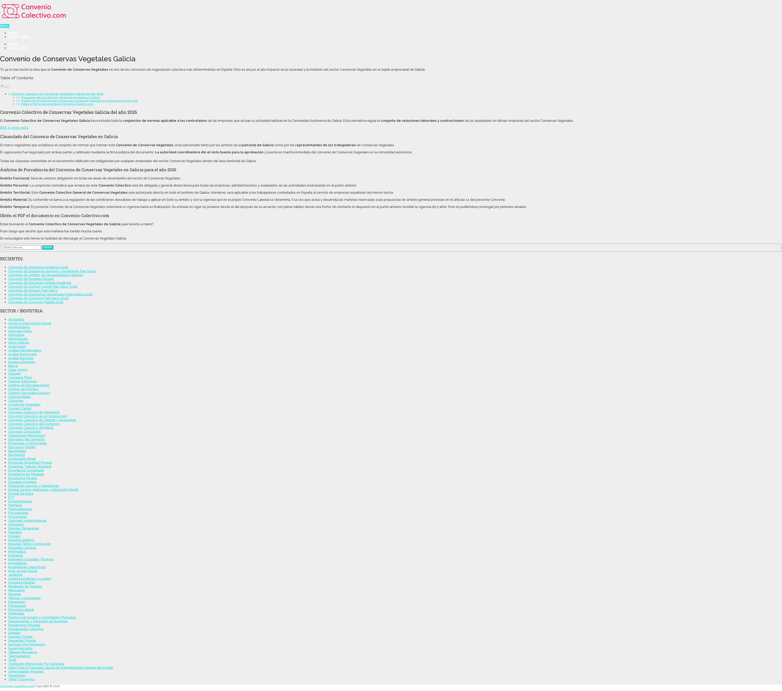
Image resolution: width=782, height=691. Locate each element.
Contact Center (20, 408)
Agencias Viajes (20, 331)
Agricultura (16, 335)
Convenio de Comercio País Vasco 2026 (38, 298)
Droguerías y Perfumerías (27, 443)
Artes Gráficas (18, 343)
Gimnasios (16, 524)
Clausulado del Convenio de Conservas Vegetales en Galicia (60, 97)
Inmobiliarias (17, 563)
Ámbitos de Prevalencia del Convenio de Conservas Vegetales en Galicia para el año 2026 (79, 100)
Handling (15, 532)
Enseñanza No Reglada (26, 474)
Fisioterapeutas (20, 509)
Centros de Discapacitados (28, 385)
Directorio (18, 37)
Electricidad (17, 451)
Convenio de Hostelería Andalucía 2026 (38, 267)
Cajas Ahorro (17, 370)
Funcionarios (17, 517)
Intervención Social (22, 571)
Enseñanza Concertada (26, 470)
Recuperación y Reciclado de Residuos (38, 621)
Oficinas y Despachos (24, 598)
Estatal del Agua (20, 493)
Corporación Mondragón (26, 435)
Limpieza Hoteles (21, 582)
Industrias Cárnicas (22, 548)
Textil (12, 660)
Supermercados (20, 648)
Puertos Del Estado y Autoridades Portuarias (42, 617)
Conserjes (15, 401)
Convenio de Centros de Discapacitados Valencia (45, 275)
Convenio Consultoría (24, 432)
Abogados (16, 319)
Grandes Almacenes (23, 528)
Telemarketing (19, 656)
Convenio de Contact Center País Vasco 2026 (42, 287)
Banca (13, 366)
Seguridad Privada (22, 641)
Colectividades (19, 397)
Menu (5, 26)
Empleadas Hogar (22, 459)
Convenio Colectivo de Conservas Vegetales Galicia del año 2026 (57, 94)
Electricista (16, 455)
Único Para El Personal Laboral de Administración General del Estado (60, 668)
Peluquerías (17, 606)
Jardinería (15, 575)
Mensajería (16, 590)
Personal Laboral (21, 610)
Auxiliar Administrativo (24, 350)
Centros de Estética (23, 389)
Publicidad (16, 613)
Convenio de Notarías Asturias (31, 279)
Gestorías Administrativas (27, 521)
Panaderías (16, 602)
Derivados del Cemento (26, 439)
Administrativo (19, 327)
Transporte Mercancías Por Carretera (36, 664)
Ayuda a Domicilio (21, 362)
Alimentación (18, 339)
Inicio (13, 33)
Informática (17, 552)
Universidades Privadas (26, 671)
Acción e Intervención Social (29, 323)
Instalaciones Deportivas (27, 567)
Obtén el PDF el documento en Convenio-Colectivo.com (57, 103)
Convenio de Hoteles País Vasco (33, 290)
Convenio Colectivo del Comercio (33, 424)
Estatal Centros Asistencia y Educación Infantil (43, 490)
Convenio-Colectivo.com (17, 686)
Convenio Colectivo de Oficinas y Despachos (42, 420)
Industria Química (21, 540)
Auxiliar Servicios (20, 358)
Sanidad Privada (20, 637)
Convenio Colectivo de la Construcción (37, 416)
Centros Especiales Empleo (29, 393)
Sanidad (14, 633)
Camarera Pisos (20, 377)
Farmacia (15, 505)
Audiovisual (16, 346)
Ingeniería (15, 555)
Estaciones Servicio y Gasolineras (33, 486)
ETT (11, 497)
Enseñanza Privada (22, 478)
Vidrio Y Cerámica (21, 679)
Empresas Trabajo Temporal (29, 466)
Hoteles (14, 536)
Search (47, 247)
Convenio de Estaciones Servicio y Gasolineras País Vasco (52, 271)
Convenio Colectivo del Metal (30, 428)
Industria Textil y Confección (29, 544)
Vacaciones (17, 675)
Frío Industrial (18, 513)
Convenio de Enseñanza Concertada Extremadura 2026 (50, 294)
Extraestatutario (20, 501)
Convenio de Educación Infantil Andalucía (39, 283)
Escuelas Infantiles (22, 482)
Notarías (14, 594)
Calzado (14, 374)
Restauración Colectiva (25, 629)
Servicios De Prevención (26, 644)
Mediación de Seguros (25, 586)
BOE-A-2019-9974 (14, 128)
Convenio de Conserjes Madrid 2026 (35, 302)
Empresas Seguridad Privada (30, 463)
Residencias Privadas (24, 625)
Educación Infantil (21, 447)
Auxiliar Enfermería (22, 354)
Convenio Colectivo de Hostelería (33, 412)
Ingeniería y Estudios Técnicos (31, 559)
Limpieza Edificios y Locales (29, 579)
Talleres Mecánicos (22, 652)
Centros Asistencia (22, 381)
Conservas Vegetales (24, 404)
